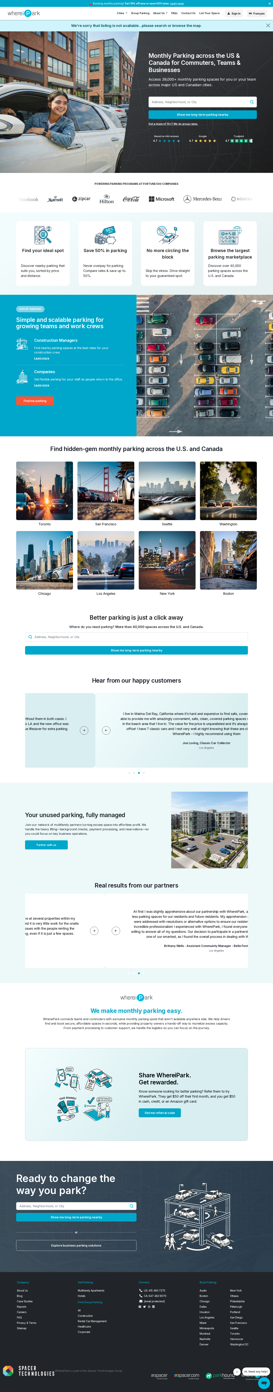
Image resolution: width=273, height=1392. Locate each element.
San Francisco (238, 1322)
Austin (203, 1290)
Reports (21, 1306)
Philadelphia (237, 1301)
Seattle (234, 1328)
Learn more (177, 3)
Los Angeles (207, 1317)
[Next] (201, 730)
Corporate (84, 1331)
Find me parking (35, 401)
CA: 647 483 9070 (155, 1295)
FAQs (174, 13)
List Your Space (209, 13)
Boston (204, 1295)
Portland (235, 1312)
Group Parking (140, 13)
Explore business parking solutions (76, 1245)
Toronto (235, 1333)
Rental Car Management (92, 1321)
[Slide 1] (129, 773)
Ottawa (234, 1295)
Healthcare (84, 1326)
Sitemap (22, 1328)
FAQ (19, 1317)
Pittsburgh (236, 1306)
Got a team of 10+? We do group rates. (173, 123)
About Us (22, 1290)
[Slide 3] (139, 773)
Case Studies (25, 1301)
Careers (22, 1312)
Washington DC (239, 1344)
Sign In (236, 13)
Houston (205, 1312)
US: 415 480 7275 (154, 1290)
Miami (203, 1322)
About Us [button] (159, 13)
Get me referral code (160, 1113)
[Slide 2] (134, 773)
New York (236, 1290)
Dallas (203, 1306)
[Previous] (223, 730)
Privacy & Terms (26, 1322)
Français (259, 13)
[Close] (268, 25)
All (79, 1310)
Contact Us (188, 13)
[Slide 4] (144, 773)
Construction (85, 1315)
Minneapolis (207, 1328)
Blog (19, 1295)
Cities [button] (121, 13)
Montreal (205, 1333)
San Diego (236, 1317)
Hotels (81, 1295)
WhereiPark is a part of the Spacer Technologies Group (88, 1370)
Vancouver (236, 1339)
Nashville (205, 1339)
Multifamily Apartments (91, 1290)
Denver (204, 1344)
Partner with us (46, 844)
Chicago (205, 1301)
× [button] (269, 3)
